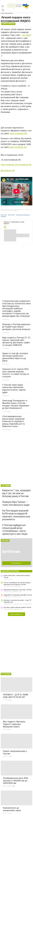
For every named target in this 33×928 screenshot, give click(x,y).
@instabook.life (8, 170)
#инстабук (4, 215)
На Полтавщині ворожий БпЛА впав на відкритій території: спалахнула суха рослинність (16, 515)
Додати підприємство (16, 614)
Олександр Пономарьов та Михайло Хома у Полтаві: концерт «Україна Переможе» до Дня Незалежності (15, 404)
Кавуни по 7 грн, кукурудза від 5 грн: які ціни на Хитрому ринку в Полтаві (16, 493)
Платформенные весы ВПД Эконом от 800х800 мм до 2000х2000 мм (15, 780)
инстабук (26, 35)
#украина (3, 216)
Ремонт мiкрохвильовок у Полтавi (15, 752)
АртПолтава (11, 551)
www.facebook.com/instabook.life (16, 164)
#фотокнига (11, 215)
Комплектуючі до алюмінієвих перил (12, 809)
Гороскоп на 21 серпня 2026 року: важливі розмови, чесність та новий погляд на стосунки (15, 373)
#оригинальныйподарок (23, 215)
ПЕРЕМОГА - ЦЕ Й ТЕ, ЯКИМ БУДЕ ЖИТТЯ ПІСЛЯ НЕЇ (15, 695)
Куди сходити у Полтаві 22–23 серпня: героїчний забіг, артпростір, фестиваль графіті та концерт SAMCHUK (16, 341)
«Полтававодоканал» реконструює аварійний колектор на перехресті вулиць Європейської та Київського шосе (13, 421)
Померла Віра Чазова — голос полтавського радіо (16, 503)
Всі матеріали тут (16, 563)
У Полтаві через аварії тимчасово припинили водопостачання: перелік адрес (14, 389)
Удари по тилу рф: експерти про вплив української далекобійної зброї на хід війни (15, 357)
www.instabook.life (18, 133)
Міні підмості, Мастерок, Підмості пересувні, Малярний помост (14, 724)
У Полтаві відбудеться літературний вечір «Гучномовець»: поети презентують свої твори (14, 529)
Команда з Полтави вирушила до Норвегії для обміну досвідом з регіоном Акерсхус (16, 327)
